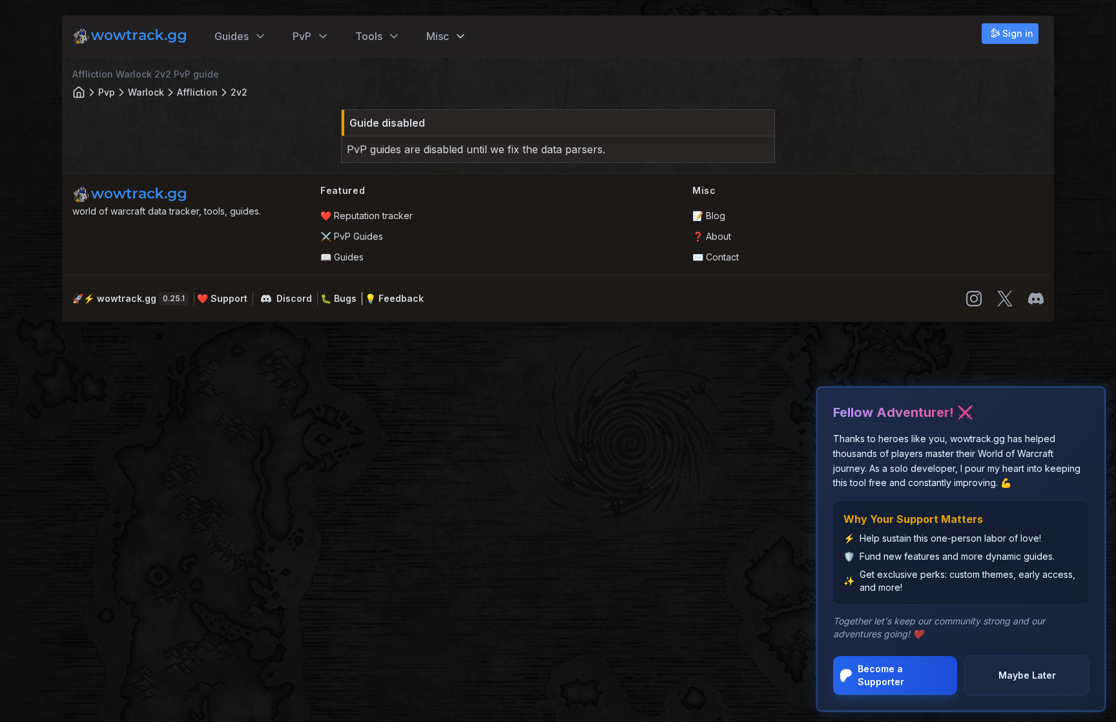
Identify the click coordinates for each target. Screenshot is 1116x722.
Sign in (1017, 33)
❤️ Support (222, 298)
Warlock (146, 92)
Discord (294, 298)
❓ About (711, 236)
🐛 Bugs (338, 298)
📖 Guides (342, 256)
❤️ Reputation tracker (366, 215)
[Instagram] (974, 298)
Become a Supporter (881, 675)
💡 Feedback (394, 298)
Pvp (106, 92)
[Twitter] (1005, 298)
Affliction (197, 92)
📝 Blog (708, 215)
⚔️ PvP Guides (351, 236)
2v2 (239, 92)
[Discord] (1036, 298)
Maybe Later (1027, 675)
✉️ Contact (715, 256)
